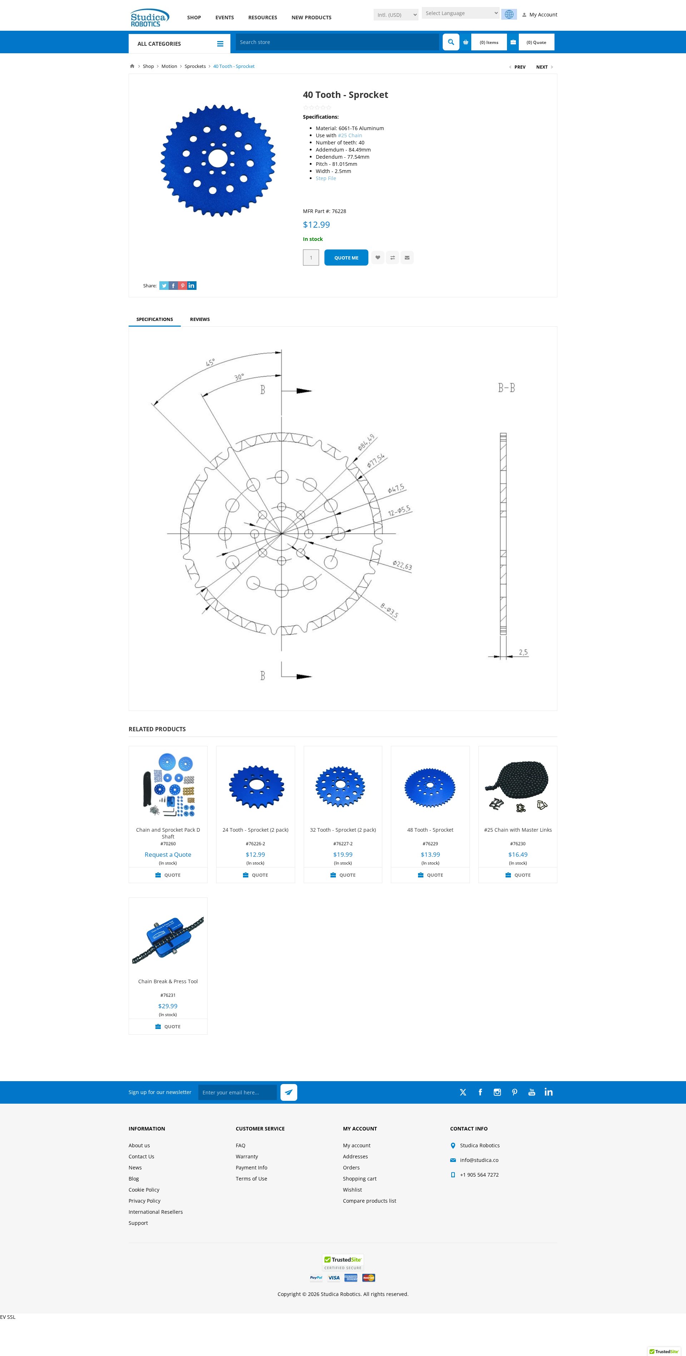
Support (138, 1222)
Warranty (247, 1156)
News (135, 1167)
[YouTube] (531, 1092)
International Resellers (156, 1211)
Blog (134, 1178)
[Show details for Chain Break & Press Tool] (168, 937)
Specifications (154, 319)
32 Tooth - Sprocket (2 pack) (343, 829)
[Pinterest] (514, 1092)
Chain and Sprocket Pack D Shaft (168, 833)
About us (139, 1145)
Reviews (200, 319)
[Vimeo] (549, 1092)
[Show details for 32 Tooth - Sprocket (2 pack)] (343, 785)
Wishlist (352, 1189)
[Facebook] (480, 1092)
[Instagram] (497, 1092)
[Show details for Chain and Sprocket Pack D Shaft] (168, 785)
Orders (351, 1167)
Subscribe (288, 1092)
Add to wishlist (377, 257)
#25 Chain (350, 135)
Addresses (355, 1156)
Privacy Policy (144, 1200)
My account (357, 1145)
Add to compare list (392, 257)
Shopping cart (360, 1178)
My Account (543, 14)
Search (451, 42)
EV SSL (7, 1316)
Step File (326, 178)
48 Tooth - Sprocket (430, 829)
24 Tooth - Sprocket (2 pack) (255, 829)
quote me (346, 257)
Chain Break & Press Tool (168, 981)
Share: (149, 285)
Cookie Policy (144, 1189)
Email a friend (407, 257)
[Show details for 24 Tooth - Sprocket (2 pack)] (256, 785)
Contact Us (141, 1156)
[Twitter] (463, 1092)
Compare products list (369, 1200)
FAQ (240, 1145)
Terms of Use (251, 1178)
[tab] (155, 319)
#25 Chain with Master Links (518, 829)
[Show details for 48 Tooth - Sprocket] (430, 785)
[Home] (132, 66)
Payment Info (251, 1167)
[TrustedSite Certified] (343, 1262)
